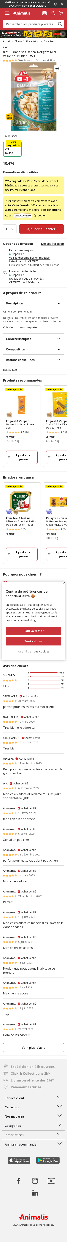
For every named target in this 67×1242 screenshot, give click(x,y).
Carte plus (12, 1107)
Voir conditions (25, 190)
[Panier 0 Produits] (61, 13)
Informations (14, 1135)
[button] (44, 13)
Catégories (13, 1126)
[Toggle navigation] (7, 13)
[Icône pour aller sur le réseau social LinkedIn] (35, 1193)
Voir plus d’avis (33, 1048)
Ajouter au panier (24, 457)
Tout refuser (33, 641)
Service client (14, 1098)
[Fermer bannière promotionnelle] (63, 34)
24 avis (27, 60)
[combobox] (33, 24)
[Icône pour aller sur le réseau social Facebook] (18, 1181)
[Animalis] (22, 13)
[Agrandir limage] (57, 68)
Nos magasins (15, 1116)
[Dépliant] (33, 34)
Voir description (45, 60)
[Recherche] (60, 24)
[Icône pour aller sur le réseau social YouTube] (51, 1181)
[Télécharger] (11, 1236)
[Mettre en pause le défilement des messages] (55, 4)
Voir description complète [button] (20, 327)
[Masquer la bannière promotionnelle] (62, 4)
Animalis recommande (20, 1144)
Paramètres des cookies (33, 651)
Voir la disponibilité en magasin (29, 257)
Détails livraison (52, 244)
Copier (41, 215)
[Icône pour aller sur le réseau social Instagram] (35, 1181)
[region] (33, 621)
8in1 (5, 47)
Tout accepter (33, 631)
